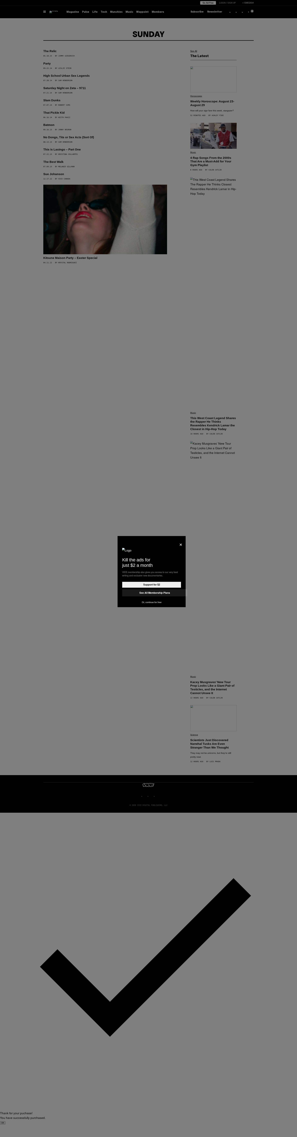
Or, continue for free (151, 602)
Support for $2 (151, 584)
